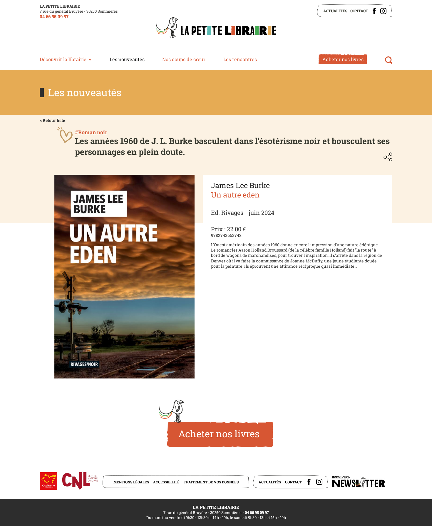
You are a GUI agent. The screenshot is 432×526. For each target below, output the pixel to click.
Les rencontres (240, 59)
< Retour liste (52, 120)
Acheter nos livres (343, 59)
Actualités (335, 11)
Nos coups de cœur (183, 59)
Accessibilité (166, 482)
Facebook (374, 11)
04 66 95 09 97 (54, 16)
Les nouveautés (127, 59)
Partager (388, 157)
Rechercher (388, 60)
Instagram (383, 11)
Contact (359, 11)
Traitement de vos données (211, 482)
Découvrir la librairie (63, 59)
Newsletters (358, 482)
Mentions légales (131, 482)
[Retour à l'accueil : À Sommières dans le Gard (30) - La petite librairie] (216, 28)
